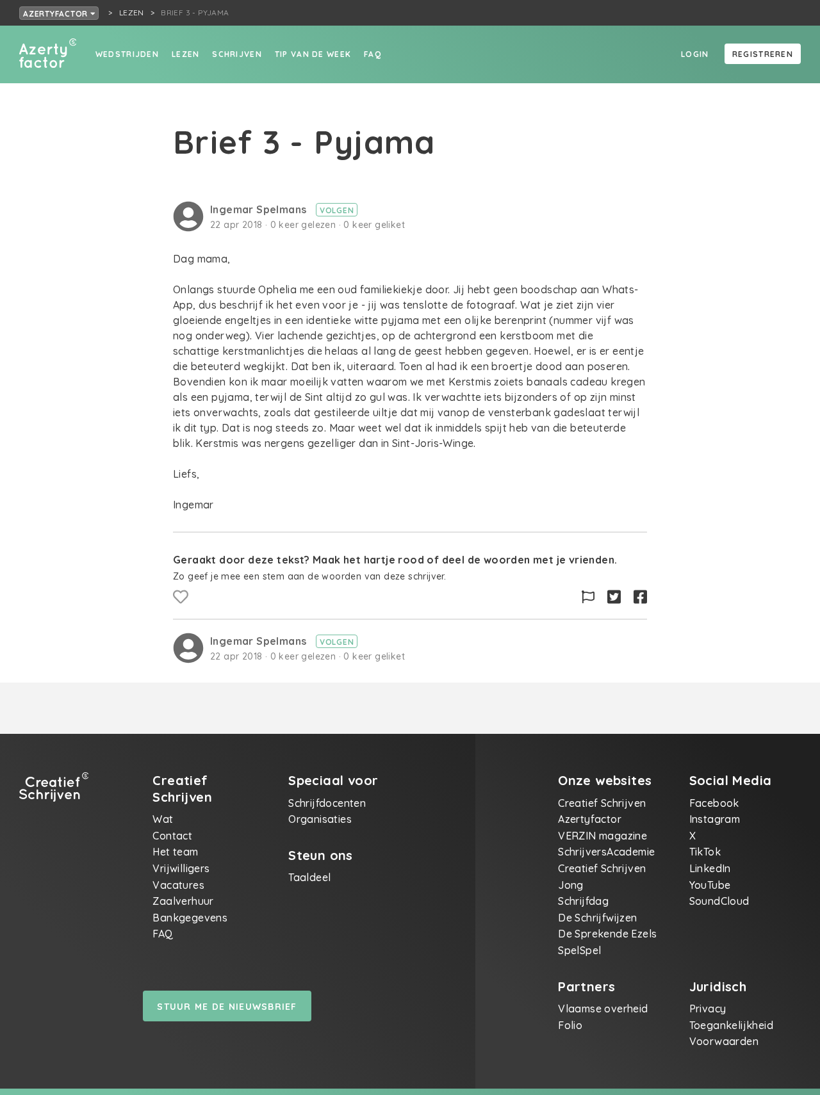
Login (695, 54)
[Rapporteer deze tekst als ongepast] (588, 597)
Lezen (185, 54)
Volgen (337, 210)
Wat (162, 819)
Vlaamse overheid (603, 1008)
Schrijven (237, 54)
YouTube (710, 885)
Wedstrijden (127, 54)
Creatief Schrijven (602, 803)
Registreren (762, 54)
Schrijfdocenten (327, 803)
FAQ (372, 54)
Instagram (715, 819)
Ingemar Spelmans (259, 209)
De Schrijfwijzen (597, 917)
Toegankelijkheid (731, 1025)
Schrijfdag (583, 901)
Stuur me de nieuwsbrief (227, 1006)
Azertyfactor (56, 14)
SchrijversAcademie (606, 851)
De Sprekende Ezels (607, 933)
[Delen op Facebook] (640, 597)
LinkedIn (710, 868)
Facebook (714, 803)
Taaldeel (309, 877)
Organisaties (320, 819)
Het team (175, 851)
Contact (172, 835)
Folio (570, 1025)
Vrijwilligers (180, 868)
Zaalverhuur (182, 901)
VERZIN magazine (602, 835)
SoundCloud (719, 901)
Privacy (707, 1008)
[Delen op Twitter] (614, 597)
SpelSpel (579, 950)
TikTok (705, 851)
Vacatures (178, 885)
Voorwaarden (723, 1041)
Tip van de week (313, 54)
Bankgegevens (189, 917)
